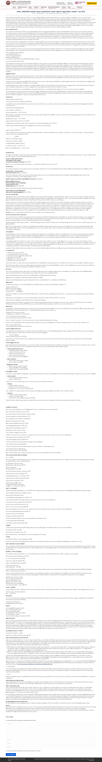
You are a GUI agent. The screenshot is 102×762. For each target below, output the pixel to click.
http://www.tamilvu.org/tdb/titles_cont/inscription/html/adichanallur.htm (35, 664)
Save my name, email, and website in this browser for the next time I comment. (24, 750)
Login (88, 7)
